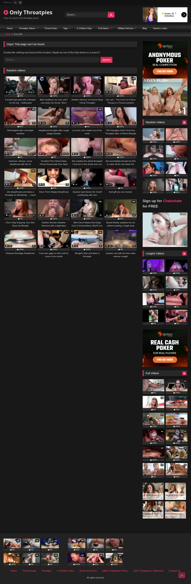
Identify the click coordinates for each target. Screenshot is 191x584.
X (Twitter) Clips (84, 28)
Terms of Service (88, 571)
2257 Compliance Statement (148, 571)
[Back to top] (181, 575)
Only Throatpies (30, 12)
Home (10, 28)
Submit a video (160, 28)
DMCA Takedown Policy (115, 571)
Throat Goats (50, 28)
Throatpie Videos (27, 28)
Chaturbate (172, 201)
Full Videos (103, 28)
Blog (145, 28)
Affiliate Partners (125, 28)
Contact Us (175, 571)
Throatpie (46, 571)
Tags (65, 28)
